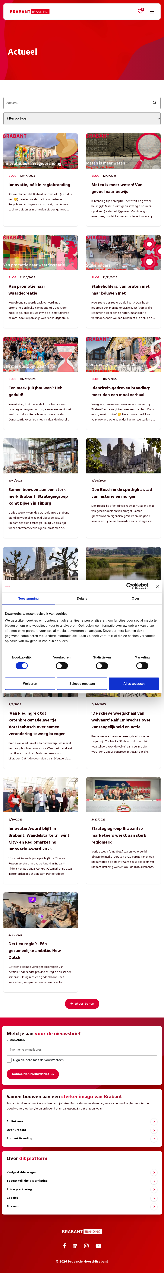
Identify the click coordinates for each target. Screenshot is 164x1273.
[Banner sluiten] (157, 586)
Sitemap (13, 1206)
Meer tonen (84, 1004)
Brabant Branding (19, 1138)
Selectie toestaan (82, 683)
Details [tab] (82, 598)
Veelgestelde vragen (22, 1172)
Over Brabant (16, 1130)
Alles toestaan (134, 683)
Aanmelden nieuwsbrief (30, 1074)
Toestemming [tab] (28, 598)
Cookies (12, 1198)
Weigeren (30, 683)
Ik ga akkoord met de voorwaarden (38, 1060)
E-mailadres (16, 1040)
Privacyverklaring (19, 1189)
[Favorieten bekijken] (140, 11)
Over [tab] (135, 598)
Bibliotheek (15, 1121)
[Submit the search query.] (154, 103)
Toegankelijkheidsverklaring (27, 1180)
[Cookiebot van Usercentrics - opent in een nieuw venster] (129, 586)
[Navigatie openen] (152, 11)
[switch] (62, 665)
